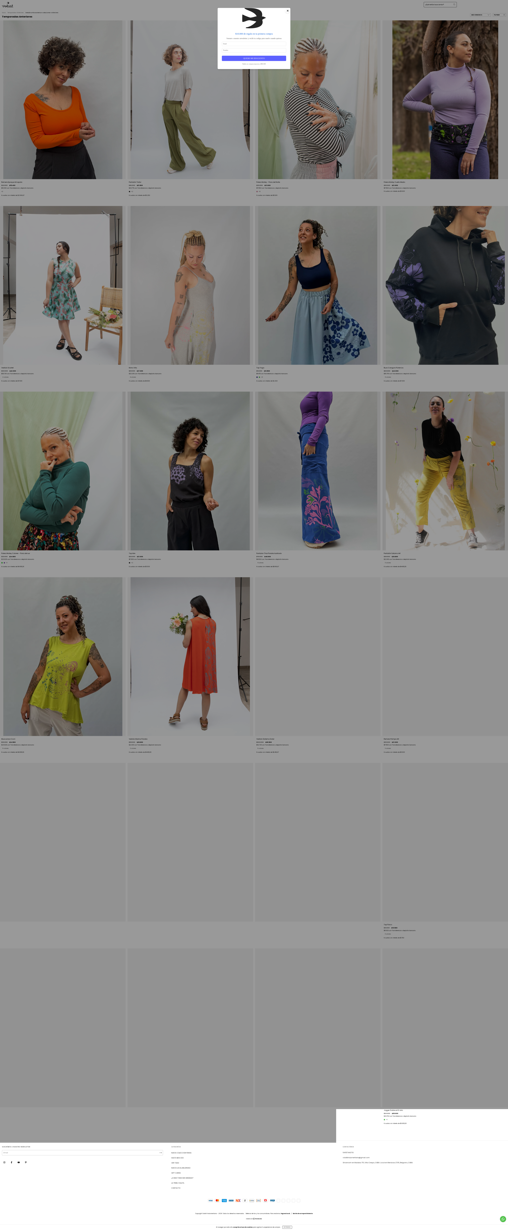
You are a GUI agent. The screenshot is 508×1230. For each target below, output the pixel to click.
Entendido (287, 1227)
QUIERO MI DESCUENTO (254, 58)
